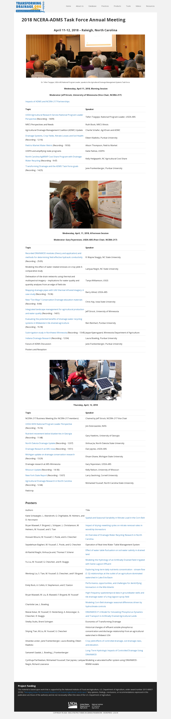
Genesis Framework (94, 713)
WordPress (107, 713)
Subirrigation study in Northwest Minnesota (46, 332)
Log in (115, 713)
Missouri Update (33, 469)
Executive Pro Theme (76, 713)
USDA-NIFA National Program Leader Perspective (48, 424)
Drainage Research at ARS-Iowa (40, 449)
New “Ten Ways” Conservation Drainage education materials (53, 299)
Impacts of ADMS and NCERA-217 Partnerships (47, 101)
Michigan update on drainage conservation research (50, 454)
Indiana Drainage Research (38, 338)
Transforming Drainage (30, 6)
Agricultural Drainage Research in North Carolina (48, 481)
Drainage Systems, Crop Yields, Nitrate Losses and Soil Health (54, 135)
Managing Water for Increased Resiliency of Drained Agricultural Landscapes (55, 692)
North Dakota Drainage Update (40, 443)
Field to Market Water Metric (38, 145)
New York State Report (36, 475)
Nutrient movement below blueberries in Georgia (48, 433)
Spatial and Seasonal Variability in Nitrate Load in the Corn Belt (115, 517)
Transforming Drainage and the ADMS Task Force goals (51, 166)
